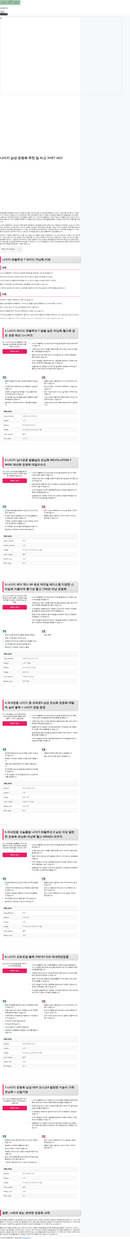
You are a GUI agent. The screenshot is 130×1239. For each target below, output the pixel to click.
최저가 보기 (14, 351)
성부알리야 (4, 8)
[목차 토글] (18, 249)
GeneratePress (26, 1238)
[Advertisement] (40, 110)
